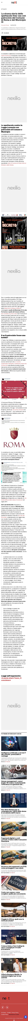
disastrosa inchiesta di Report (12, 308)
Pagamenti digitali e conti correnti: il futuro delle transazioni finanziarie (14, 839)
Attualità (3, 9)
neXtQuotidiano (5, 872)
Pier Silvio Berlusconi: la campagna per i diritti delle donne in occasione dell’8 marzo (13, 811)
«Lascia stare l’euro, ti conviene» (11, 679)
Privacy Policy (15, 1012)
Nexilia (3, 761)
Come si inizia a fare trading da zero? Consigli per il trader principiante (12, 947)
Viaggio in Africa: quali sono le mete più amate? (12, 920)
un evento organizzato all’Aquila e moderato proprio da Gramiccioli (13, 363)
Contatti (9, 1012)
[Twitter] (6, 1006)
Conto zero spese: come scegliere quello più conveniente (13, 893)
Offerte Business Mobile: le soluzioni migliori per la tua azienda (11, 976)
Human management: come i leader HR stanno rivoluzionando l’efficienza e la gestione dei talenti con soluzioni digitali (13, 782)
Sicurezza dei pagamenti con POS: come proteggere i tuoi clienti (14, 867)
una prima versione (17, 409)
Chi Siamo (3, 1012)
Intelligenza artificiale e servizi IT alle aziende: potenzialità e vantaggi (13, 754)
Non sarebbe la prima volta (9, 313)
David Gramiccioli (6, 55)
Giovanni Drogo (5, 25)
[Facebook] (1, 1006)
